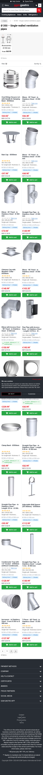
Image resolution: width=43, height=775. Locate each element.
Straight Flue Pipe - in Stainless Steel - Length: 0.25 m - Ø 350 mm (32, 447)
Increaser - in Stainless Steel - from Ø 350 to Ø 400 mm (11, 621)
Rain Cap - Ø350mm (9, 155)
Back (4, 20)
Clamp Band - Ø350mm (10, 445)
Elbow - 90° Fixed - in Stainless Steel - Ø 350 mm (31, 272)
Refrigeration (33, 15)
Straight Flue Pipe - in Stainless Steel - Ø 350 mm (31, 214)
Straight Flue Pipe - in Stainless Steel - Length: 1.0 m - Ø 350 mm (32, 564)
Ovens (19, 15)
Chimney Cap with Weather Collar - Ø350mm (8, 271)
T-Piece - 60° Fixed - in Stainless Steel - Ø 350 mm (31, 621)
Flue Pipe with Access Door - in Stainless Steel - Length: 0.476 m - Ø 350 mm (31, 329)
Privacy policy (36, 379)
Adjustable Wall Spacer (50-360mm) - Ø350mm (31, 505)
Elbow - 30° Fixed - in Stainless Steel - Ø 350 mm (31, 99)
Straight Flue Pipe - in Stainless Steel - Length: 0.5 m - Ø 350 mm (10, 506)
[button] (11, 79)
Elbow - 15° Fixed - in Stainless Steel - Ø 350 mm (31, 157)
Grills (25, 15)
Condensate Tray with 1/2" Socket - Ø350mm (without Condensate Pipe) (10, 564)
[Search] (39, 10)
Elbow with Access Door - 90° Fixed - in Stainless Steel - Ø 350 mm (11, 329)
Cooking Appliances (9, 15)
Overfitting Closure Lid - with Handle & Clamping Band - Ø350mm (11, 99)
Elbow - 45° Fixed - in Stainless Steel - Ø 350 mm (10, 214)
